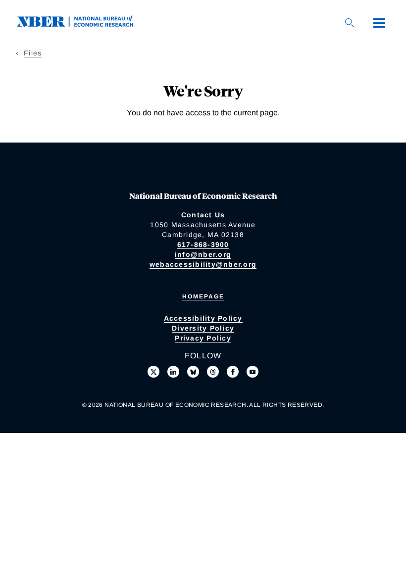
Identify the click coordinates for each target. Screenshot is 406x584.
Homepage (203, 296)
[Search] (349, 23)
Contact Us (203, 215)
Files (33, 53)
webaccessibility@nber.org (203, 264)
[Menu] (379, 23)
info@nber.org (203, 254)
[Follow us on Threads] (213, 372)
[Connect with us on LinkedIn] (173, 372)
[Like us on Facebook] (233, 372)
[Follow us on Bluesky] (193, 372)
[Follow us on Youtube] (252, 372)
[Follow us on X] (153, 372)
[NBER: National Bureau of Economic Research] (83, 24)
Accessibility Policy (203, 318)
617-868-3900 (203, 244)
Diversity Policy (203, 328)
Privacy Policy (203, 338)
